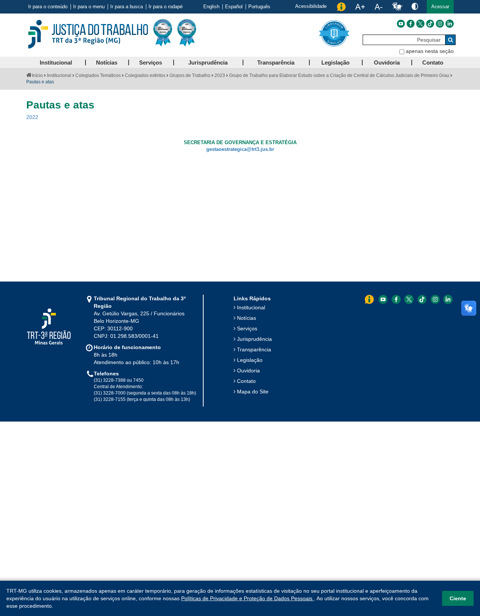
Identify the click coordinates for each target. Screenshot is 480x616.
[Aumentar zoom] (360, 7)
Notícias (246, 318)
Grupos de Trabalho (190, 75)
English (211, 6)
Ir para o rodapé (165, 6)
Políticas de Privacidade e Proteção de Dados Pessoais (247, 598)
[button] (440, 7)
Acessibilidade (311, 6)
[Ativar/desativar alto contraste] (415, 6)
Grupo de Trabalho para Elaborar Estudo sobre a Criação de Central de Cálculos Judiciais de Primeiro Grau (339, 75)
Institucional (59, 75)
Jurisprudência (254, 339)
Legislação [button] (335, 62)
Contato (246, 381)
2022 (32, 117)
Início (37, 75)
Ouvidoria (248, 370)
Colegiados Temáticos (98, 75)
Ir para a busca (126, 6)
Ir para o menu (89, 6)
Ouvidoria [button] (387, 62)
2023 (219, 75)
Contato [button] (432, 62)
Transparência (254, 349)
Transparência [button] (275, 62)
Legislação (249, 360)
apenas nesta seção (430, 51)
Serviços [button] (150, 62)
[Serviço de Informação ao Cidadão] (341, 7)
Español (234, 6)
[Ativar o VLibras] (397, 7)
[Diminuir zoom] (378, 7)
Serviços (247, 328)
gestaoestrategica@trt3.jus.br (240, 149)
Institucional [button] (56, 62)
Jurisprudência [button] (208, 62)
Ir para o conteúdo (48, 6)
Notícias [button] (106, 62)
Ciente (458, 598)
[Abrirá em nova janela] (401, 24)
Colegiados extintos (145, 75)
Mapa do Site (252, 392)
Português (259, 6)
